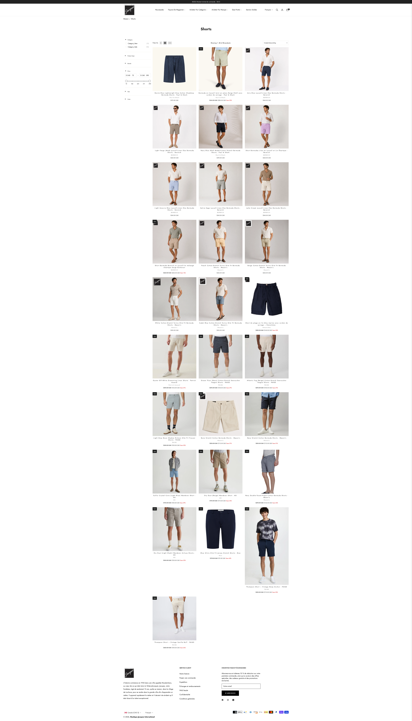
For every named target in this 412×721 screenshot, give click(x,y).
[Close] (241, 339)
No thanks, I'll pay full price (225, 376)
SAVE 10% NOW (225, 368)
